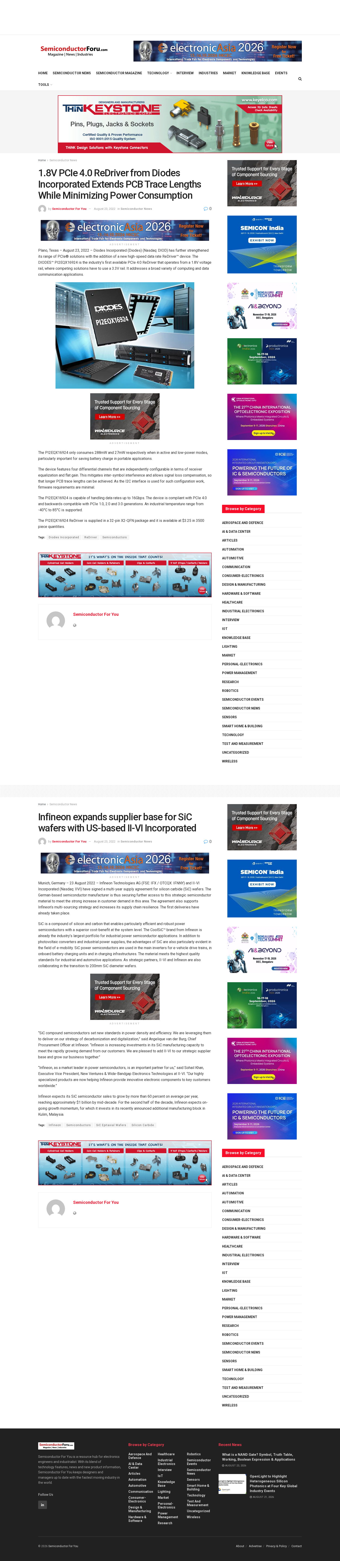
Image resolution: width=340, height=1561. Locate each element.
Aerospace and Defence (242, 523)
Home (43, 73)
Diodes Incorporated (64, 537)
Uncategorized (235, 752)
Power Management (239, 673)
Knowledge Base (255, 73)
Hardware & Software (241, 593)
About (240, 1546)
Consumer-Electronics (243, 576)
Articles (230, 540)
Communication (236, 567)
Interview (185, 73)
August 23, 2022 (104, 209)
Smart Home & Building (242, 726)
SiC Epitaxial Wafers (111, 1125)
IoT (225, 629)
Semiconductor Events (243, 699)
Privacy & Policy (276, 1546)
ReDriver (90, 537)
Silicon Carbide (143, 1125)
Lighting (229, 646)
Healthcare (232, 602)
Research (230, 682)
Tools (43, 85)
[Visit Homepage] (74, 51)
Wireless (230, 761)
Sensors (229, 717)
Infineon (55, 1125)
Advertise (255, 1546)
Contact (296, 1546)
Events (281, 73)
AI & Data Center (236, 531)
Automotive (233, 558)
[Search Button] (300, 79)
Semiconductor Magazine (119, 73)
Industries (208, 73)
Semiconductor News (72, 73)
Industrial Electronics (243, 611)
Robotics (230, 691)
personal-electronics (242, 664)
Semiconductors (114, 537)
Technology (158, 73)
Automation (233, 549)
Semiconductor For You (69, 209)
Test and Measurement (242, 744)
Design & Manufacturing (244, 584)
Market (229, 73)
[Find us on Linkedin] (42, 1505)
